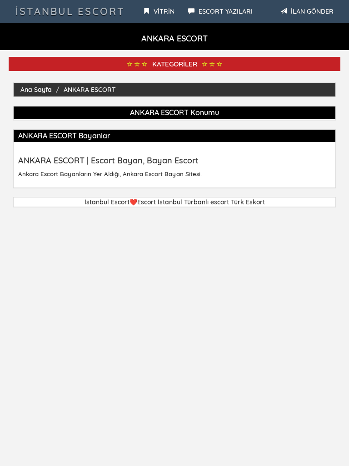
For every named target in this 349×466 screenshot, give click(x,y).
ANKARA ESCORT (90, 90)
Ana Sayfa (36, 90)
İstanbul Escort (70, 11)
